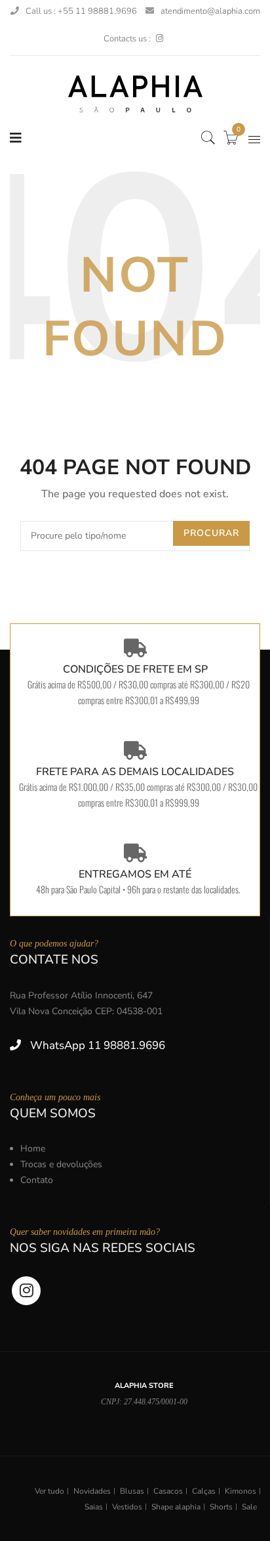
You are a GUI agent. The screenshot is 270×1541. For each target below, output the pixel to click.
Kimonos (240, 1491)
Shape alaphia (176, 1507)
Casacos (168, 1491)
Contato (36, 1180)
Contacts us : (127, 39)
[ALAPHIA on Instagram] (159, 39)
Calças (204, 1491)
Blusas (132, 1491)
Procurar (211, 533)
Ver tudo (49, 1491)
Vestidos (127, 1507)
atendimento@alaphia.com (210, 11)
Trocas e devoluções (61, 1164)
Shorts (221, 1507)
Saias (94, 1507)
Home (32, 1148)
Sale (249, 1507)
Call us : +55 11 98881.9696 (81, 11)
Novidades (92, 1491)
